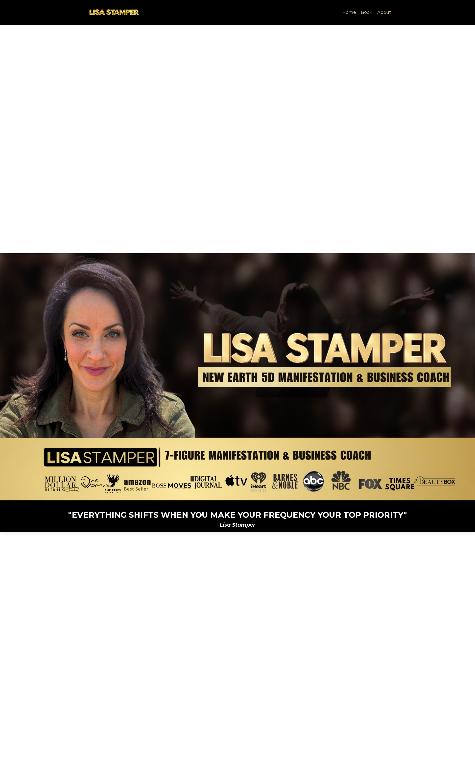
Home (349, 12)
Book (366, 12)
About (384, 12)
